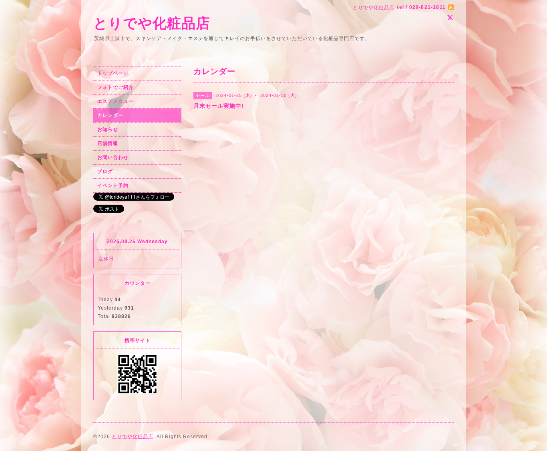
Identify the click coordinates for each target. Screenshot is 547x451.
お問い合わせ (113, 157)
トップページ (113, 73)
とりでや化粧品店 (151, 23)
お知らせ (107, 129)
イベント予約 (113, 185)
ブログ (105, 171)
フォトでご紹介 (115, 87)
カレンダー (110, 115)
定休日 (106, 259)
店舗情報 (107, 143)
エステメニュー (115, 101)
